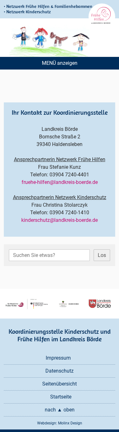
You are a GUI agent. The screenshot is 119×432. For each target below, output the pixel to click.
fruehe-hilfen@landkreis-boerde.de (60, 182)
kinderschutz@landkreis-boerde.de (59, 220)
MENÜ (49, 63)
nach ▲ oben (60, 410)
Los (102, 255)
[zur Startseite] (102, 16)
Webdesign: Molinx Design (59, 423)
